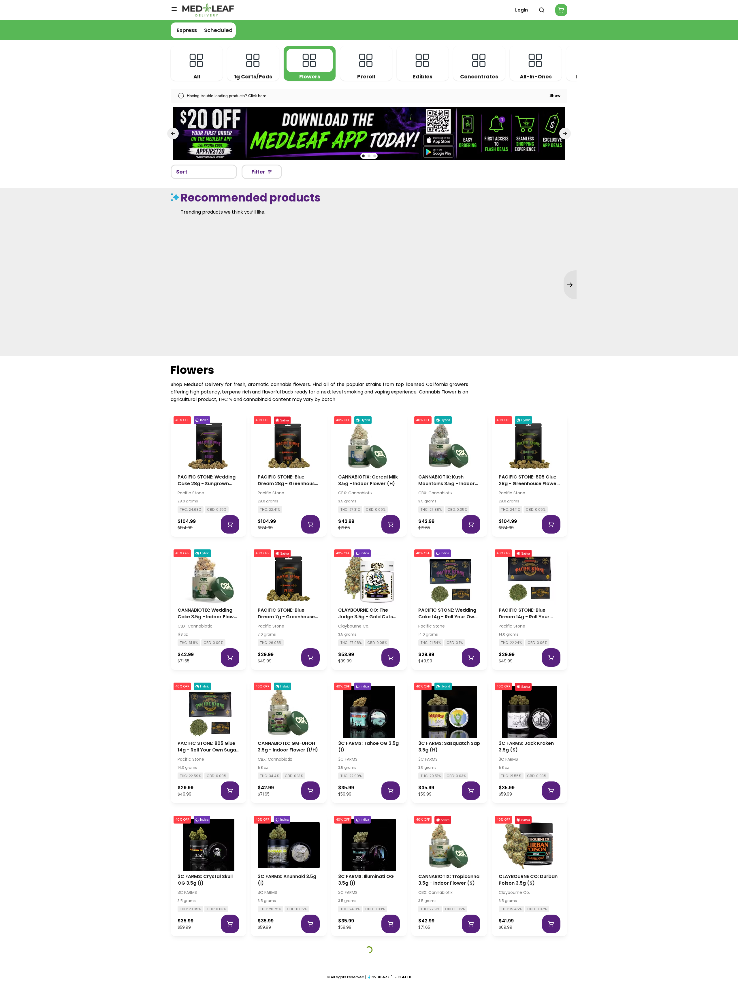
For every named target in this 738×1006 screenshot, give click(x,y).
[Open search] (541, 10)
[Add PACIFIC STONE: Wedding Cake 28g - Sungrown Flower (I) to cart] (230, 524)
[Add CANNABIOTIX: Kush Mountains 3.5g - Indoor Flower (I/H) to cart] (471, 524)
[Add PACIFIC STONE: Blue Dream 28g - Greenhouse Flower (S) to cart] (310, 524)
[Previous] (173, 133)
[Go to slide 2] (369, 156)
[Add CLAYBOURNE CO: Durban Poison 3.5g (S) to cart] (551, 924)
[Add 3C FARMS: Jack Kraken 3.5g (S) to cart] (551, 790)
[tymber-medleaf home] (208, 10)
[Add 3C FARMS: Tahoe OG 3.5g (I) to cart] (390, 790)
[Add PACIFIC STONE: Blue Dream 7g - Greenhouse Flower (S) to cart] (310, 657)
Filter (258, 171)
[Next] (565, 133)
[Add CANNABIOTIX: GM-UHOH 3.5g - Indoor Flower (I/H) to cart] (310, 790)
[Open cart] (560, 10)
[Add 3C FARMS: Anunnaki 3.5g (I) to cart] (310, 924)
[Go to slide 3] (374, 156)
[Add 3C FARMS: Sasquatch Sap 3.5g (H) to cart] (471, 790)
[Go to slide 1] (363, 156)
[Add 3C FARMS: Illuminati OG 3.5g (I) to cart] (390, 924)
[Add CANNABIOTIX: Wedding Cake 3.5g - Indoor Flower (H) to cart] (230, 657)
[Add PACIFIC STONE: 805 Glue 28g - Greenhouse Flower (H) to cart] (551, 524)
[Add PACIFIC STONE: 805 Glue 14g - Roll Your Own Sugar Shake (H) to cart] (230, 790)
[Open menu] (174, 8)
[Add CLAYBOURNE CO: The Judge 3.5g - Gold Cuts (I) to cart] (390, 657)
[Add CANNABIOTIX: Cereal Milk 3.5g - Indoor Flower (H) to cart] (390, 524)
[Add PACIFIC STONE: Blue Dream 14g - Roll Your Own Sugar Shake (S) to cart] (551, 657)
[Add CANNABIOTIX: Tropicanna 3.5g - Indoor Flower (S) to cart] (471, 924)
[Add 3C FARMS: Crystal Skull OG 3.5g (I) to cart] (230, 924)
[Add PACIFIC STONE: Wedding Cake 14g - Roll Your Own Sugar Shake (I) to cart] (471, 657)
